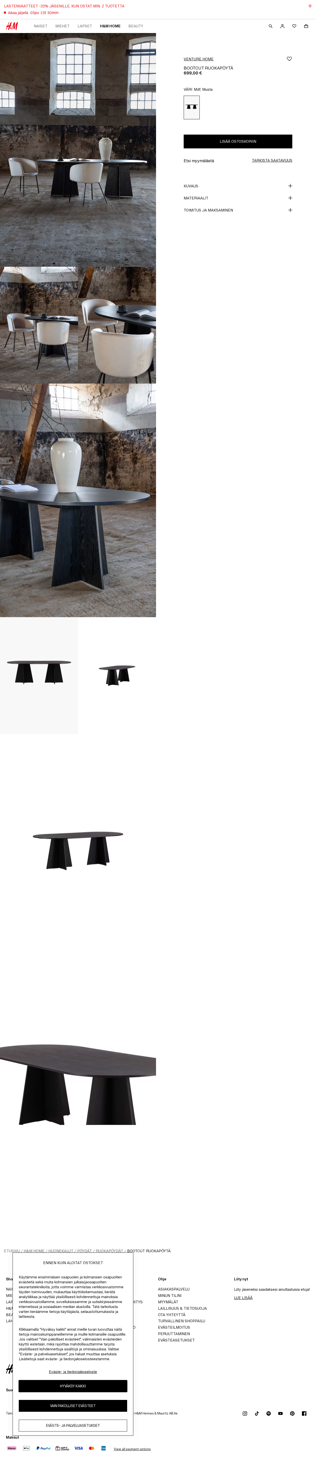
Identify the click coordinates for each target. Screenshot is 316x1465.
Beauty (135, 26)
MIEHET (62, 26)
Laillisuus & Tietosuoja (182, 1308)
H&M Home (110, 26)
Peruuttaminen (174, 1334)
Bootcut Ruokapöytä (149, 1251)
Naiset (40, 26)
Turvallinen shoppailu (181, 1321)
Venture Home (199, 59)
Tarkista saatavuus (272, 160)
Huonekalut (60, 1251)
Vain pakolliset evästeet (73, 1406)
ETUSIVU (12, 1251)
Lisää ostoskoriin (238, 141)
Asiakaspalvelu (174, 1289)
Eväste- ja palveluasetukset (73, 1426)
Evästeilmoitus (174, 1327)
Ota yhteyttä (171, 1315)
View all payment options (132, 1449)
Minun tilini (169, 1295)
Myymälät (168, 1302)
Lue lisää (243, 1298)
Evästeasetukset (176, 1340)
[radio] (192, 107)
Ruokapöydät (109, 1251)
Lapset (85, 26)
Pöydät (84, 1251)
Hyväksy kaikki (73, 1386)
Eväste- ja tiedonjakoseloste (73, 1372)
